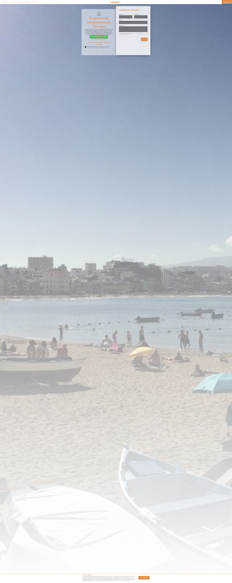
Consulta (121, 25)
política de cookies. (118, 580)
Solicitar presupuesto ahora (99, 36)
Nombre (121, 14)
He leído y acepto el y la (133, 34)
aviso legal (135, 33)
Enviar (145, 39)
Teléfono (136, 14)
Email (120, 20)
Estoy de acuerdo (144, 577)
